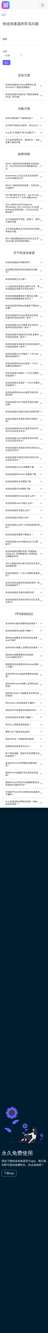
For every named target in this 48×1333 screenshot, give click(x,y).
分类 (5, 51)
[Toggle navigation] (42, 5)
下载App (9, 1173)
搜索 (5, 39)
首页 (4, 14)
